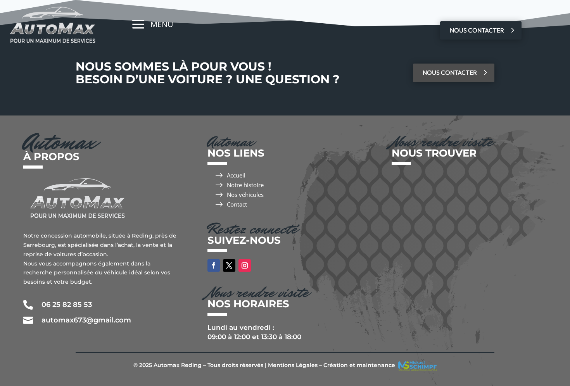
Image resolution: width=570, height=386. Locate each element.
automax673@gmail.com (86, 320)
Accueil (236, 175)
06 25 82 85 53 (66, 304)
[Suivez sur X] (229, 265)
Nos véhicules (245, 194)
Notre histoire (245, 185)
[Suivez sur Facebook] (213, 265)
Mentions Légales (293, 365)
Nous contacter (477, 30)
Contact (237, 204)
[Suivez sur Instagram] (244, 265)
